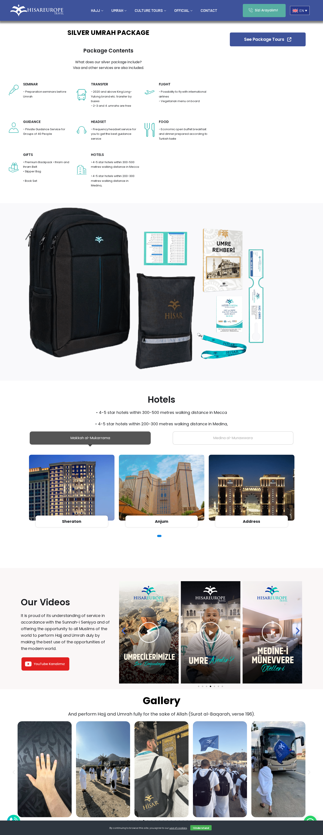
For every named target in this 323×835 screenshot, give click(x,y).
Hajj (95, 10)
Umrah (117, 10)
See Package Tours (264, 39)
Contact (209, 10)
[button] (158, 536)
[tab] (90, 438)
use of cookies (178, 827)
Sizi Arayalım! (266, 10)
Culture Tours (149, 10)
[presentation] (31, 491)
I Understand (201, 827)
